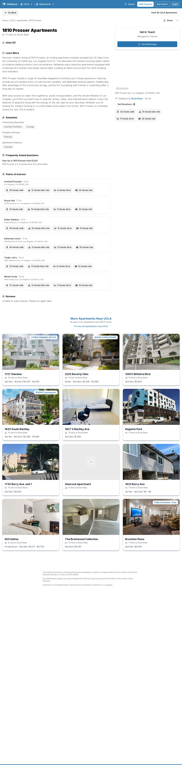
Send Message (149, 44)
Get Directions (124, 104)
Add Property (145, 4)
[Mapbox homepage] (122, 88)
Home (5, 20)
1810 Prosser (35, 20)
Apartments (22, 20)
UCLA (12, 20)
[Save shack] (177, 20)
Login (175, 4)
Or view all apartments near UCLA (91, 326)
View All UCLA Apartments (164, 12)
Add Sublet (162, 4)
